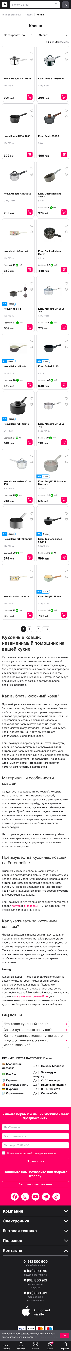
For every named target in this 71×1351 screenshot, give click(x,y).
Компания (13, 1211)
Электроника (16, 1221)
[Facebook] (15, 1197)
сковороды (30, 905)
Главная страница (11, 14)
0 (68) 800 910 (35, 1271)
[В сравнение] (31, 59)
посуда (16, 905)
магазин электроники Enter (31, 996)
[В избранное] (31, 53)
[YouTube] (35, 1197)
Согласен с (31, 1153)
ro (65, 4)
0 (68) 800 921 (35, 1280)
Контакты (12, 1250)
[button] (35, 1024)
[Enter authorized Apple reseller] (36, 1310)
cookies (25, 1333)
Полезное (12, 1240)
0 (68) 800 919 (35, 1293)
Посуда (29, 14)
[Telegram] (46, 1197)
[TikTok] (56, 1197)
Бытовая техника (20, 1231)
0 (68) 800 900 (35, 1262)
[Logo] (5, 4)
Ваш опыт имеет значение (35, 1184)
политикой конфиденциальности (38, 1153)
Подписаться (35, 1161)
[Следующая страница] (46, 629)
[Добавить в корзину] (30, 97)
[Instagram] (25, 1197)
